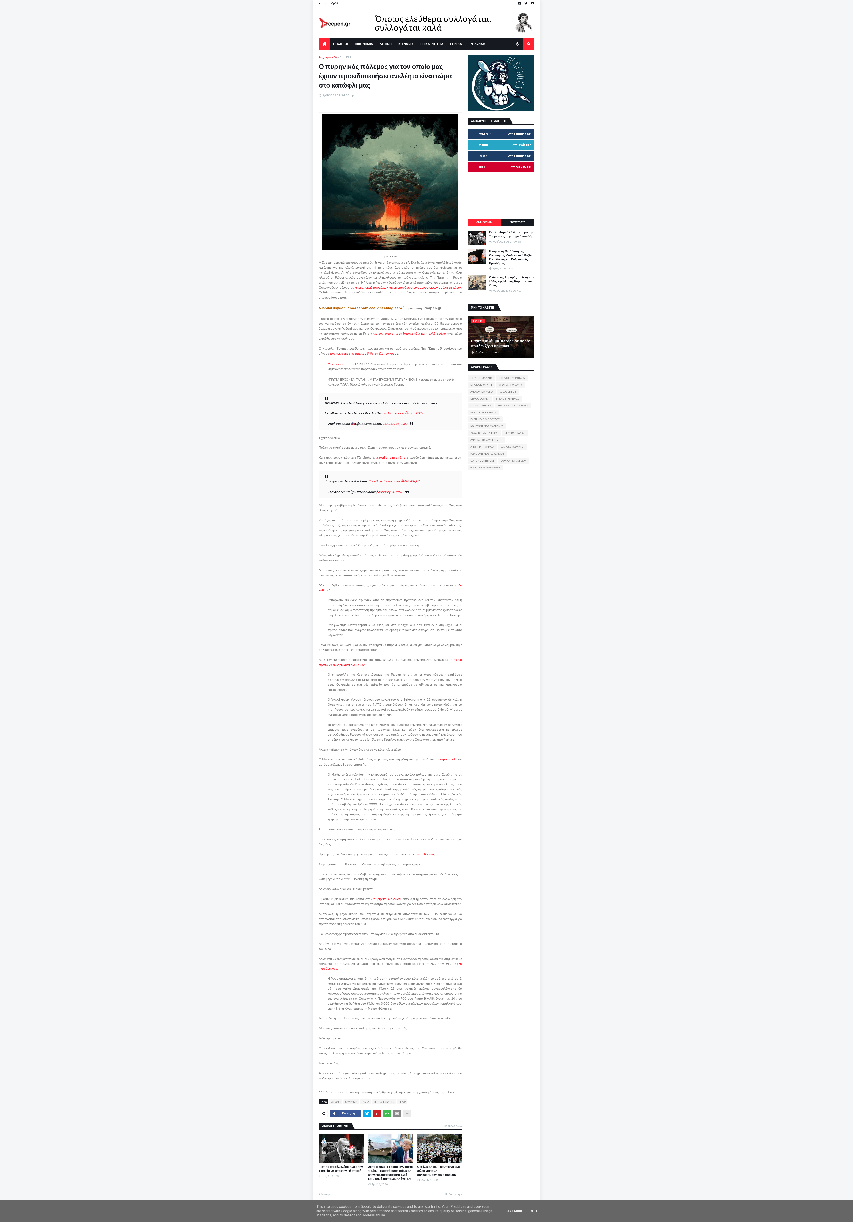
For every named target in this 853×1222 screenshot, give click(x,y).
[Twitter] (367, 1113)
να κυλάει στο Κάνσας (420, 854)
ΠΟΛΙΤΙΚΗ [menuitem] (340, 44)
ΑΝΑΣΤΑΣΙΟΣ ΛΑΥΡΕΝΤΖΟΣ (486, 440)
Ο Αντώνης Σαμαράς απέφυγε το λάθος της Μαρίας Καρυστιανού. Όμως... (511, 281)
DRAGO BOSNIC (479, 398)
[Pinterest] (377, 1113)
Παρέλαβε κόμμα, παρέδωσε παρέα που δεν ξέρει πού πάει (500, 343)
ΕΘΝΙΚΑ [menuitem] (456, 44)
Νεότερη (326, 1194)
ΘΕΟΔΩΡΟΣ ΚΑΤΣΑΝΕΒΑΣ (513, 405)
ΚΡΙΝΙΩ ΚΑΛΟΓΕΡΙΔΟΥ (483, 412)
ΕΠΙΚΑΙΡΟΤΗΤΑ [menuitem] (431, 44)
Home (323, 3)
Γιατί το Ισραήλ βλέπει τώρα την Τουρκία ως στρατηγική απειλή (341, 1169)
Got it (532, 1211)
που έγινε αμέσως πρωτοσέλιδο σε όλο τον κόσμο (364, 353)
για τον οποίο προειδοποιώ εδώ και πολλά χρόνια (409, 333)
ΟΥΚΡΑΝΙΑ (351, 1102)
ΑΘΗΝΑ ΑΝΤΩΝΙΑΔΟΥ (513, 460)
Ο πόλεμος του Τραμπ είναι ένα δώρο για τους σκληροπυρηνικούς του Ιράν (438, 1171)
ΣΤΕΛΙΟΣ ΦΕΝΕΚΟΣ (507, 398)
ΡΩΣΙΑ (365, 1102)
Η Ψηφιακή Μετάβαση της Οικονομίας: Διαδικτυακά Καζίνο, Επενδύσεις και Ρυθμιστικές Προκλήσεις (511, 257)
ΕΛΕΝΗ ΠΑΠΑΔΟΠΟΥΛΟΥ (485, 419)
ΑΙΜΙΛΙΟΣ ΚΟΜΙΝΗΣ (512, 447)
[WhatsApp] (387, 1113)
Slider (402, 1102)
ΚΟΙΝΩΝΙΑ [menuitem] (406, 44)
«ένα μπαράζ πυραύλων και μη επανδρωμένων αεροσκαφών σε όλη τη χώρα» (408, 287)
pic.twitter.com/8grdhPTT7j (403, 413)
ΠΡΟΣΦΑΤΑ (518, 222)
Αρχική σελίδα (328, 57)
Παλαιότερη (452, 1194)
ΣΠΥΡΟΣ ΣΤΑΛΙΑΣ (515, 433)
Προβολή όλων (453, 1126)
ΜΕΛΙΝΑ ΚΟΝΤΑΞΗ (481, 385)
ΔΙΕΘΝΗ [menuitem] (386, 44)
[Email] (397, 1113)
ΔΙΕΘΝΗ (345, 57)
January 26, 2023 (395, 424)
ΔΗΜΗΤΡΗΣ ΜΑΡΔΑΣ (482, 447)
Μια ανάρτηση (337, 364)
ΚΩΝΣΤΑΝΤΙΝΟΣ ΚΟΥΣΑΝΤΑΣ (487, 454)
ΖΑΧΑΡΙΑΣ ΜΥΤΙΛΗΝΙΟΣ (484, 433)
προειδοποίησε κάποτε (392, 457)
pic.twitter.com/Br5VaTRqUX (399, 481)
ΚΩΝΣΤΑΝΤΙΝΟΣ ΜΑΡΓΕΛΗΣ (486, 426)
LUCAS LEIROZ (508, 392)
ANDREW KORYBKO (481, 392)
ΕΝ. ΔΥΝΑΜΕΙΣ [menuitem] (479, 44)
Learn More (513, 1211)
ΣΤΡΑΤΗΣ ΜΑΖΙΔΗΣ (481, 378)
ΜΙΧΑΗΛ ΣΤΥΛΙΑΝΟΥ (510, 385)
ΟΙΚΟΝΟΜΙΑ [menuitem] (364, 44)
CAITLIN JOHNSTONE (482, 460)
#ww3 (373, 481)
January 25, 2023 (390, 492)
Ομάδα (335, 3)
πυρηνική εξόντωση (387, 899)
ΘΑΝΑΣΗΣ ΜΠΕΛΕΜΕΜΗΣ (485, 467)
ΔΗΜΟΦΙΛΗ (484, 222)
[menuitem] (324, 44)
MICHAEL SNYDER (384, 1102)
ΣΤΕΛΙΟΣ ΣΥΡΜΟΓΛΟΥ (512, 378)
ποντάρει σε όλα (445, 759)
